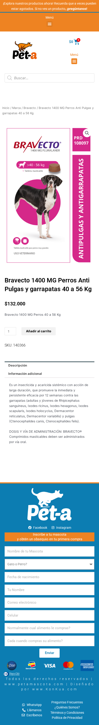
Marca (16, 108)
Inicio (5, 108)
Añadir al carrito (38, 331)
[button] (49, 24)
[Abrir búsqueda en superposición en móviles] (49, 77)
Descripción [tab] (17, 365)
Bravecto (29, 108)
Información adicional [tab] (25, 373)
